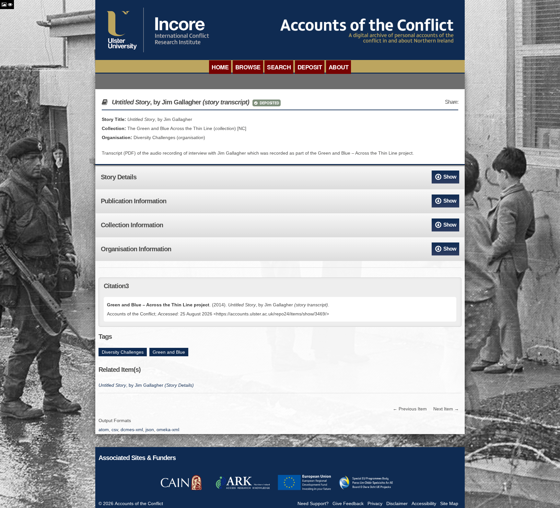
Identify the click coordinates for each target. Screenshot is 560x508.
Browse (248, 67)
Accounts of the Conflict (139, 503)
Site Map (449, 503)
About (339, 67)
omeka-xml (168, 429)
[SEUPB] (365, 489)
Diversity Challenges (123, 352)
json (150, 429)
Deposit (310, 67)
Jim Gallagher (146, 385)
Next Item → (446, 408)
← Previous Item (410, 408)
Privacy (375, 503)
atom (104, 429)
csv (114, 429)
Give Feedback (348, 503)
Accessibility (424, 503)
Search (279, 67)
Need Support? (313, 503)
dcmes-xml (132, 429)
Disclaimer (397, 503)
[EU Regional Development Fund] (304, 489)
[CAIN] (181, 489)
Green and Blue (169, 352)
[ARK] (242, 489)
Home (220, 67)
